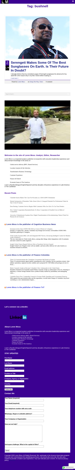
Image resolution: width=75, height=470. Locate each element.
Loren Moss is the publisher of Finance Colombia (27, 255)
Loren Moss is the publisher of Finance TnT (25, 287)
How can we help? (11, 424)
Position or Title (10, 373)
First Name (8, 358)
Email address (9, 368)
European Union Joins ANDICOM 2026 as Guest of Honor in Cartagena (31, 229)
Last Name (8, 363)
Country (7, 384)
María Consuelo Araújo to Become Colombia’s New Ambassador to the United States (34, 268)
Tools (41, 82)
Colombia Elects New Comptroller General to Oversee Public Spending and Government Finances (38, 276)
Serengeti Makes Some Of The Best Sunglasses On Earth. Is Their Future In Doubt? (40, 66)
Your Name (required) (12, 398)
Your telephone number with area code (18, 408)
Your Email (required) (12, 403)
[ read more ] (14, 78)
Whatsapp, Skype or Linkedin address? (18, 414)
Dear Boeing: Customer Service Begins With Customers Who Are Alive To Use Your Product (37, 206)
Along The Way (34, 82)
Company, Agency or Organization (16, 378)
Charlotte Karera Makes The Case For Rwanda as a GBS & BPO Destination (32, 197)
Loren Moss (21, 82)
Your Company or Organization (15, 419)
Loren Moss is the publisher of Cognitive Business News (31, 224)
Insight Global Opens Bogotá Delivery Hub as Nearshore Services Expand (31, 244)
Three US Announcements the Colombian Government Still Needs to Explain (32, 259)
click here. (12, 460)
